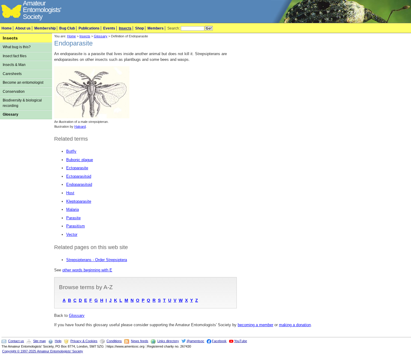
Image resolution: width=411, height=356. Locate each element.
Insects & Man (14, 65)
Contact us (16, 341)
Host (70, 193)
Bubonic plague (79, 160)
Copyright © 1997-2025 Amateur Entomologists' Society (42, 351)
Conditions (114, 341)
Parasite (73, 218)
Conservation (14, 91)
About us (23, 28)
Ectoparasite (77, 168)
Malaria (72, 209)
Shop (139, 28)
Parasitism (75, 226)
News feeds (139, 341)
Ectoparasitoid (78, 176)
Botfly (71, 151)
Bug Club (67, 28)
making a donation (295, 325)
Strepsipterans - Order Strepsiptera (96, 260)
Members (155, 28)
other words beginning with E (87, 270)
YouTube (240, 341)
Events (109, 28)
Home (7, 28)
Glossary (10, 114)
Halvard (80, 126)
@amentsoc (195, 341)
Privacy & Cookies (83, 341)
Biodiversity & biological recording (22, 103)
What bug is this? (17, 47)
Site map (39, 341)
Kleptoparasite (78, 201)
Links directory (168, 341)
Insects (125, 28)
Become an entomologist (23, 82)
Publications (89, 28)
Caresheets (12, 74)
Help (58, 341)
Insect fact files (14, 56)
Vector (71, 234)
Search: (173, 28)
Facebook (219, 341)
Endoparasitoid (79, 184)
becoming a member (255, 325)
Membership (45, 28)
